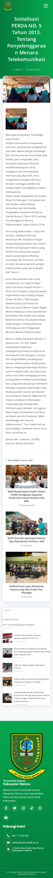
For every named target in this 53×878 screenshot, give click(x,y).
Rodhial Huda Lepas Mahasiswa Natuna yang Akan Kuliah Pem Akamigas (27, 589)
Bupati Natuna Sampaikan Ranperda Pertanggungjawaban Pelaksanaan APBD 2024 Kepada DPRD (32, 651)
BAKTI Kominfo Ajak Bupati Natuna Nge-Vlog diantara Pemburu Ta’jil (26, 540)
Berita (19, 69)
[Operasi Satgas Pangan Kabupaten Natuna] (7, 668)
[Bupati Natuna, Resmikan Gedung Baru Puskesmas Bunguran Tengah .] (7, 682)
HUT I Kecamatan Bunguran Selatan (18, 624)
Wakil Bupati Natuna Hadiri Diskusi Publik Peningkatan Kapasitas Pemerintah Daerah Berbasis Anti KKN (26, 496)
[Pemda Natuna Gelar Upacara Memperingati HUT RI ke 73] (7, 638)
